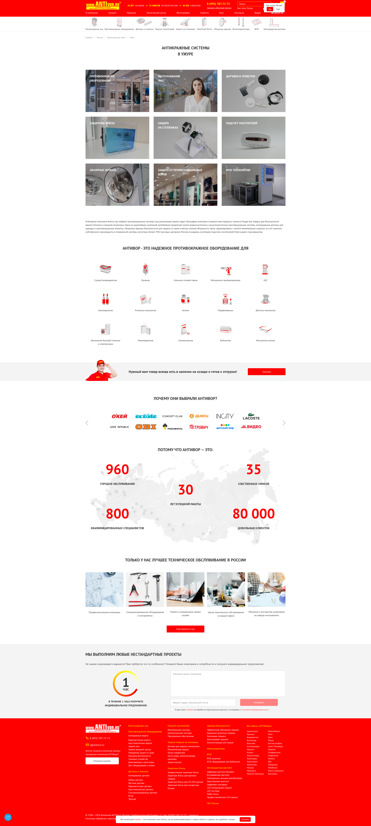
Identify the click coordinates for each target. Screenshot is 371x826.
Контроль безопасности (139, 756)
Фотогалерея (183, 12)
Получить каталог (102, 760)
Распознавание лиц (138, 725)
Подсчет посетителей (178, 725)
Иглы (130, 795)
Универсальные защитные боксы (183, 772)
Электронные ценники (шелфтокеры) (224, 778)
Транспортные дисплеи (218, 781)
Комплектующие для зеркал (220, 742)
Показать (6, 822)
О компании (92, 12)
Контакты (239, 12)
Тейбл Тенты (213, 794)
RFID (209, 754)
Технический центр (156, 12)
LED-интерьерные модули (219, 787)
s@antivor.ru (97, 745)
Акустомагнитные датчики (140, 789)
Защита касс (134, 746)
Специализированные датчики (142, 792)
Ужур (132, 37)
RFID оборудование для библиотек (223, 761)
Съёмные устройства (138, 759)
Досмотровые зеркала (217, 739)
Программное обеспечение (181, 736)
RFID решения (213, 758)
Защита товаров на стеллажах (183, 742)
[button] (88, 421)
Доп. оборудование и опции (141, 765)
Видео (257, 12)
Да (270, 9)
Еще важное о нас (185, 628)
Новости (204, 12)
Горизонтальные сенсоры (180, 733)
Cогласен (245, 819)
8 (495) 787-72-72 (100, 738)
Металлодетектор (216, 748)
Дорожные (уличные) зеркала (221, 733)
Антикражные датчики (138, 775)
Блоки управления (176, 752)
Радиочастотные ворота (139, 740)
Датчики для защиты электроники (184, 746)
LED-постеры (213, 791)
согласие (189, 709)
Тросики (132, 799)
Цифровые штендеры (217, 784)
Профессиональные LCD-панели (222, 797)
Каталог (113, 12)
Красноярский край (116, 37)
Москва (250, 8)
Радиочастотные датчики (140, 786)
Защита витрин (175, 762)
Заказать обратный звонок (219, 8)
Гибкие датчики (135, 780)
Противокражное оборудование (145, 731)
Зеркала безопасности (218, 725)
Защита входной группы (139, 749)
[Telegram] (8, 817)
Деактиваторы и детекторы (141, 762)
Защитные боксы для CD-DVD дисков (185, 782)
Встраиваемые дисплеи (218, 775)
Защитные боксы (176, 768)
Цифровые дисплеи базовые (220, 771)
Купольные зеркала (216, 736)
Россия (100, 37)
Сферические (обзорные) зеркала (223, 729)
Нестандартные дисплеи (219, 767)
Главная (89, 37)
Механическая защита (178, 749)
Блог (221, 12)
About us (278, 12)
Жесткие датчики (136, 783)
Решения (131, 12)
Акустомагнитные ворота (140, 743)
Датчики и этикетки (138, 771)
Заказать (266, 371)
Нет (278, 9)
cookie (138, 819)
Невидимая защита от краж (141, 752)
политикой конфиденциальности (255, 709)
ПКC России (213, 803)
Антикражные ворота (138, 735)
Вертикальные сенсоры (179, 729)
